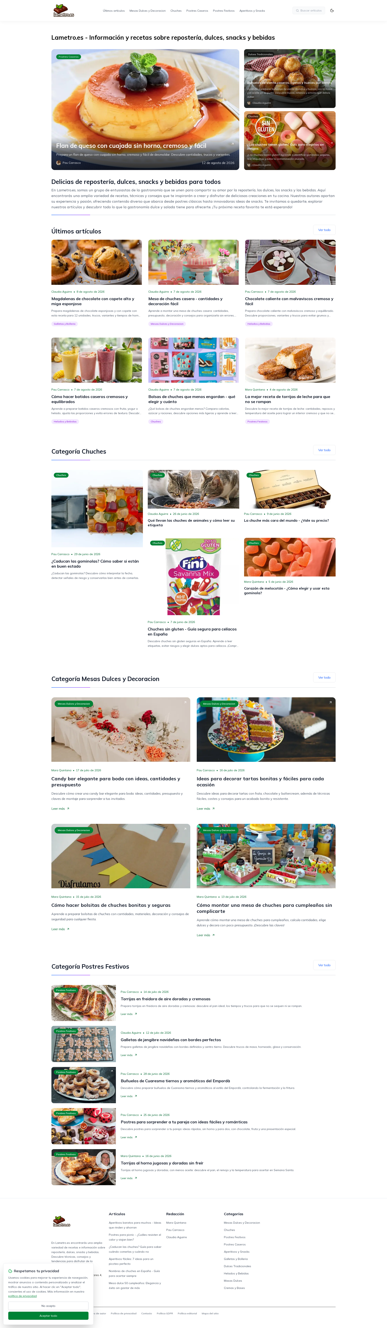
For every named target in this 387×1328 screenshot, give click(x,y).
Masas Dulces (233, 1280)
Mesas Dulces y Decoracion (148, 10)
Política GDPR (165, 1313)
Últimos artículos (114, 10)
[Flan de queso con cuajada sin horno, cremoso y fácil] (145, 109)
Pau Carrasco (254, 291)
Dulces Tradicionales (260, 54)
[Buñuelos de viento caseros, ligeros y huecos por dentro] (290, 78)
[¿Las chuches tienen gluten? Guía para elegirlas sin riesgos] (290, 140)
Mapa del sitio (210, 1313)
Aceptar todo (48, 1316)
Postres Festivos (224, 10)
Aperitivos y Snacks (252, 10)
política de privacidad (22, 1296)
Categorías (233, 1214)
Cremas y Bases (234, 1288)
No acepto (48, 1306)
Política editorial (187, 1313)
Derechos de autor (95, 1313)
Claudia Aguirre (61, 291)
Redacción (175, 1214)
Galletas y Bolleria (64, 323)
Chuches (176, 10)
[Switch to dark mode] (332, 10)
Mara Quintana (255, 389)
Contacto (146, 1313)
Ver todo (324, 230)
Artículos (117, 1214)
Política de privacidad (123, 1313)
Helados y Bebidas (259, 323)
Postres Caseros (197, 10)
